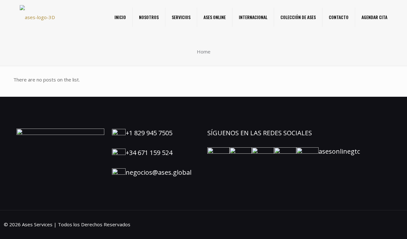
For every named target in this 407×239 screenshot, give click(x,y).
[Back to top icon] (376, 226)
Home (203, 51)
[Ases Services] (37, 17)
